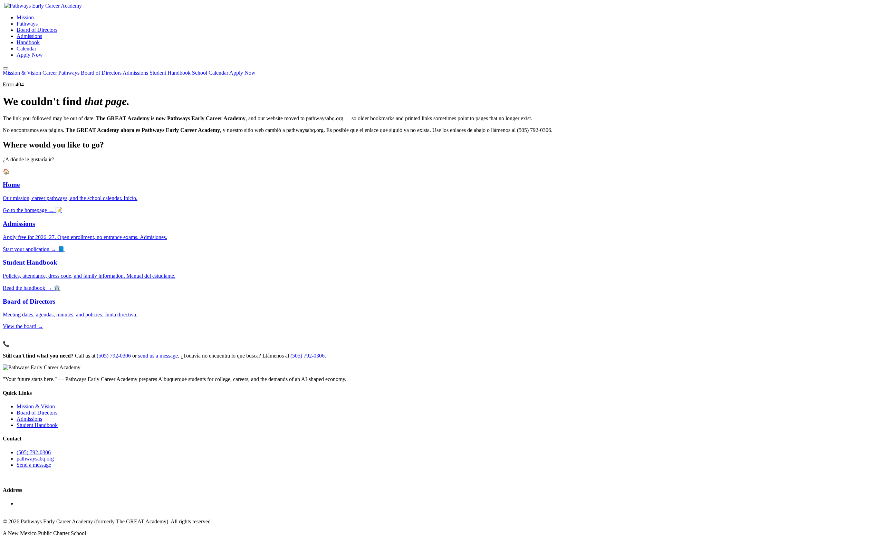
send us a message (158, 356)
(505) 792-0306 (114, 356)
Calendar (26, 48)
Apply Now (30, 55)
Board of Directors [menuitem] (101, 73)
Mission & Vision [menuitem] (22, 73)
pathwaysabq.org (35, 459)
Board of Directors (37, 30)
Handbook (28, 42)
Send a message (34, 465)
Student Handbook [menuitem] (170, 73)
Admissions (29, 36)
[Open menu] (5, 68)
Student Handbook (37, 425)
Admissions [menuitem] (135, 73)
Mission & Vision (36, 406)
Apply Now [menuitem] (242, 73)
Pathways (27, 24)
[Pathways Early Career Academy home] (42, 6)
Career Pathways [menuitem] (60, 73)
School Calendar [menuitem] (210, 73)
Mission (25, 17)
